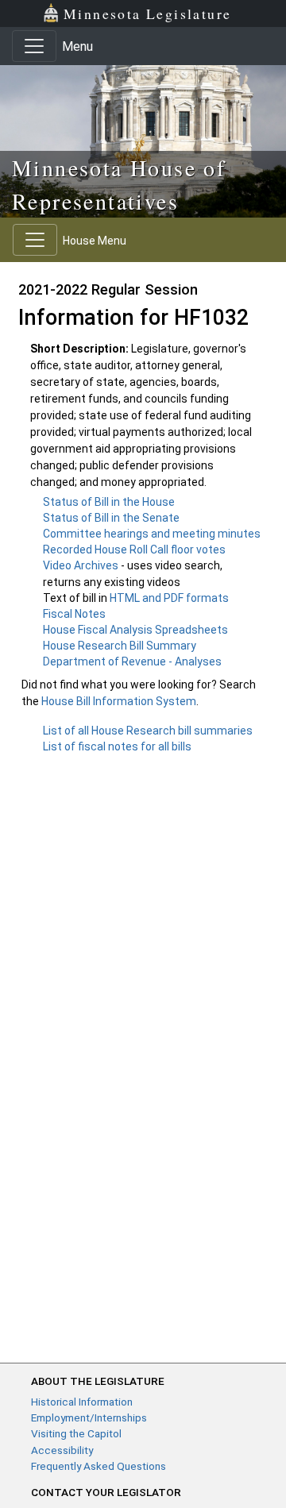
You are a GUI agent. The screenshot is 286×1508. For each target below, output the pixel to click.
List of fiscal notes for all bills (117, 746)
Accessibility (62, 1450)
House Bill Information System (118, 701)
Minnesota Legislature (147, 13)
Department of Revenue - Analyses (132, 661)
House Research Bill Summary (119, 645)
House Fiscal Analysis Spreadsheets (135, 629)
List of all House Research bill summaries (148, 730)
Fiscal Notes (74, 613)
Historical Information (82, 1401)
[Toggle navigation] (34, 46)
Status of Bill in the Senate (111, 517)
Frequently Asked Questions (98, 1466)
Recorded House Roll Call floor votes (134, 549)
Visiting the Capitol (76, 1433)
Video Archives (82, 565)
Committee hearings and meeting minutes (152, 533)
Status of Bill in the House (109, 502)
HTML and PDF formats (169, 598)
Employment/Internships (89, 1417)
